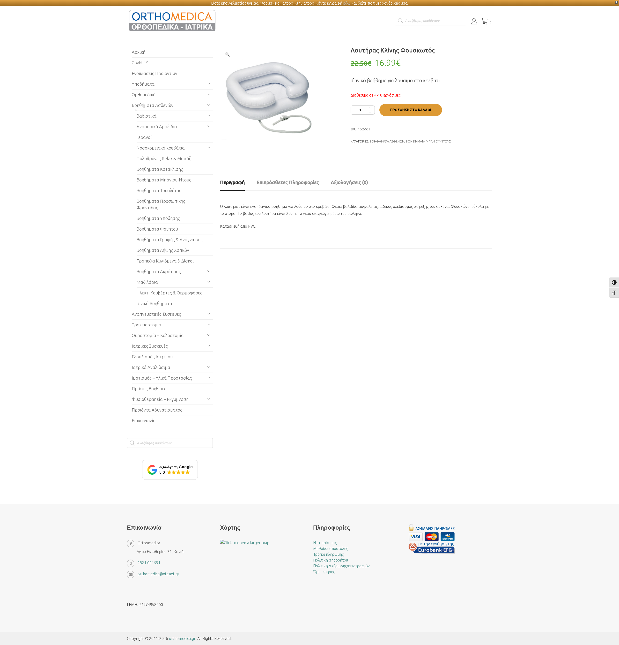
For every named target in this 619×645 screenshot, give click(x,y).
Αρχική (138, 52)
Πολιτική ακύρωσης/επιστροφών (341, 566)
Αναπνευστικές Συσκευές (156, 314)
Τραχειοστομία (146, 324)
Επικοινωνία (144, 420)
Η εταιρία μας (325, 542)
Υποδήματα (143, 84)
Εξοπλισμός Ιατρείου (152, 356)
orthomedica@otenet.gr (158, 574)
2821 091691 (149, 563)
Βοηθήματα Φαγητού (157, 228)
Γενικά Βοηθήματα (154, 303)
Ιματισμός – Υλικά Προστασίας (162, 377)
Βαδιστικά (146, 115)
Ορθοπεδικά (144, 94)
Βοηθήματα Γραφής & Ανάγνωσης (170, 239)
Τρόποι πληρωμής (328, 554)
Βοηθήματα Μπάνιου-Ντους (428, 141)
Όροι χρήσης (324, 572)
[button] (227, 54)
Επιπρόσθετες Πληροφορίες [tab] (288, 182)
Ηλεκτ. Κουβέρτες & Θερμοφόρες (169, 292)
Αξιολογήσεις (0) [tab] (349, 182)
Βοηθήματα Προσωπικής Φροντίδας (161, 204)
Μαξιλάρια (147, 282)
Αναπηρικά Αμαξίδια (157, 126)
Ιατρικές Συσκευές (150, 346)
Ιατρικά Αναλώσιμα (151, 367)
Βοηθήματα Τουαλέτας (159, 190)
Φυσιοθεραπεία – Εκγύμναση (160, 399)
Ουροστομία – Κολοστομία (158, 335)
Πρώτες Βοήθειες (149, 388)
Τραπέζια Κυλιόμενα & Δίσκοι (165, 260)
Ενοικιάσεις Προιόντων (154, 73)
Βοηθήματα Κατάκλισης (160, 169)
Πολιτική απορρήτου (330, 560)
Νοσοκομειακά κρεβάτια (161, 147)
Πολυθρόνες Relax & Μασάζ (164, 158)
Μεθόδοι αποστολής (330, 548)
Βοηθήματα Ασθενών (386, 141)
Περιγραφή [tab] (232, 182)
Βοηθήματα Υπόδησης (158, 218)
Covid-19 (140, 62)
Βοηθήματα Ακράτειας (159, 271)
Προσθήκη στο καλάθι (410, 110)
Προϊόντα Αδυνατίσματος (157, 409)
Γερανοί (144, 137)
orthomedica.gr (182, 638)
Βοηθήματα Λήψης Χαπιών (163, 250)
